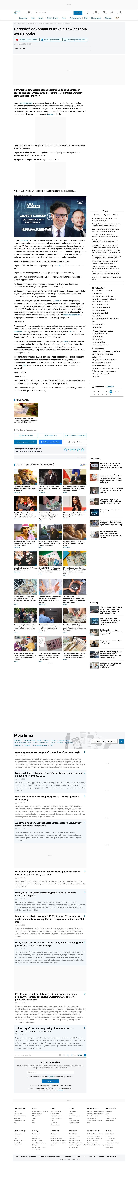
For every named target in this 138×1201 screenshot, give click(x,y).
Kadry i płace (18, 1142)
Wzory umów (109, 1140)
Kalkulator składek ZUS (100, 313)
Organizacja (17, 1133)
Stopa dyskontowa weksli (100, 374)
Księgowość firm (19, 1108)
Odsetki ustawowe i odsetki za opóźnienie (106, 351)
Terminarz (99, 386)
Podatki (34, 23)
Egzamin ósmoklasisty (39, 1147)
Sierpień (110, 386)
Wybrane (116, 215)
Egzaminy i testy (37, 1140)
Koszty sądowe (97, 339)
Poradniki (27, 745)
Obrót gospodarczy (19, 1116)
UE (59, 266)
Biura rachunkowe (93, 1108)
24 (94, 392)
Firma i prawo (95, 458)
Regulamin (67, 1157)
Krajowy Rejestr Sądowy (100, 345)
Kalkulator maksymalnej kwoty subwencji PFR (106, 320)
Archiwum (108, 1136)
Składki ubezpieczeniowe (94, 1138)
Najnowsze (107, 215)
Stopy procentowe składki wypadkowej (105, 360)
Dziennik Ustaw (55, 1133)
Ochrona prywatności (28, 1157)
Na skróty (109, 1131)
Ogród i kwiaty (110, 1120)
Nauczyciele (36, 1138)
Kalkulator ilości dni (98, 324)
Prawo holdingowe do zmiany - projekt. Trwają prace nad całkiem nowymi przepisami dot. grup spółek (104, 241)
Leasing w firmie (64, 740)
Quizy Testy (96, 376)
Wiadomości (109, 1111)
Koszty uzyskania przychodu (101, 362)
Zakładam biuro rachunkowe (95, 1111)
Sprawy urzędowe (56, 1118)
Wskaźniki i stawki (93, 1131)
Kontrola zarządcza (98, 342)
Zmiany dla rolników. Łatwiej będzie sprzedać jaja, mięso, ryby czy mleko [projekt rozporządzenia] (106, 235)
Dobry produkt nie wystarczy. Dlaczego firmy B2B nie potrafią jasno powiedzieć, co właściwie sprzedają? (106, 257)
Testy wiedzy (36, 1149)
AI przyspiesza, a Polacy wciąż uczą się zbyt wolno (106, 278)
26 (102, 392)
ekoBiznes (17, 745)
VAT (70, 332)
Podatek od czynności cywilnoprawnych (105, 368)
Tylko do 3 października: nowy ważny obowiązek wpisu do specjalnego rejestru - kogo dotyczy (106, 267)
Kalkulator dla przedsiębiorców (102, 296)
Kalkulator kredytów (98, 310)
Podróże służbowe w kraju (101, 365)
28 (111, 392)
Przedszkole (36, 1133)
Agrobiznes (69, 743)
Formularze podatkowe (112, 1142)
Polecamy (94, 602)
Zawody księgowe (19, 1120)
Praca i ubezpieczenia (41, 743)
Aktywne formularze (104, 331)
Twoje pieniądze (75, 18)
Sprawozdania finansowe (94, 1120)
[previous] (60, 1055)
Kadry (33, 18)
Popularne (97, 215)
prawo (50, 114)
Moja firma (27, 23)
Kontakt (92, 1157)
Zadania (16, 1138)
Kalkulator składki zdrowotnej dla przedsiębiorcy (103, 292)
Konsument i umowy (57, 1116)
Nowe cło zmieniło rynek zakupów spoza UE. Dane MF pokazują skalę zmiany (105, 230)
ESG (51, 745)
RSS (84, 1157)
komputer (18, 332)
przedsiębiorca (26, 103)
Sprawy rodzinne (56, 1111)
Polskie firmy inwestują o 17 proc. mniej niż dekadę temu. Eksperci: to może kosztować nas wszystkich (106, 273)
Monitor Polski (55, 1136)
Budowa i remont (111, 1118)
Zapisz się (50, 1081)
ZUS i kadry (17, 1118)
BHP (33, 1120)
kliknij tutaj (60, 1090)
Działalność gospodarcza (100, 333)
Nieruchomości (96, 18)
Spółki (39, 740)
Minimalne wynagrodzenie (95, 1136)
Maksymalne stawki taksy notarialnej (104, 371)
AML (88, 1122)
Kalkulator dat (96, 327)
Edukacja (108, 18)
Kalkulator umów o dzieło (100, 304)
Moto (86, 18)
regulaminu (50, 1076)
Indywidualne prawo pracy (40, 1111)
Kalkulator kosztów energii (101, 307)
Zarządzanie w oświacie (39, 1142)
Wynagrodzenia (37, 1113)
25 (98, 392)
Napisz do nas (52, 435)
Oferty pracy (109, 1147)
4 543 (80, 1055)
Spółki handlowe (97, 336)
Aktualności (18, 740)
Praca (52, 1120)
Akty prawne (55, 1131)
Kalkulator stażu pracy (75, 1142)
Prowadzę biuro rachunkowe (95, 1113)
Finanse (53, 740)
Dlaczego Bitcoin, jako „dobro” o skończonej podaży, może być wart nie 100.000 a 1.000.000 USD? (106, 225)
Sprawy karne (55, 1113)
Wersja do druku (27, 435)
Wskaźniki (99, 348)
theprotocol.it (109, 1145)
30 (119, 392)
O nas (16, 1157)
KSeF (117, 18)
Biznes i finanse (73, 1111)
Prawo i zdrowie (55, 1125)
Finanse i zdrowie (74, 1122)
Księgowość (23, 18)
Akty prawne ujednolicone (58, 1142)
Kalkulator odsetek (74, 1140)
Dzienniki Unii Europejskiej (58, 1140)
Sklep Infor (54, 1122)
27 (106, 392)
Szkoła (34, 1136)
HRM (33, 1122)
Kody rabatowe (110, 1138)
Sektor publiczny (52, 18)
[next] (85, 1055)
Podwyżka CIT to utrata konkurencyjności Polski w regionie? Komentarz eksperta (105, 246)
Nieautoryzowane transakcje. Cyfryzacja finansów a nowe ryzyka (105, 219)
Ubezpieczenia (36, 1116)
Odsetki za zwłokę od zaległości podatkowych (102, 355)
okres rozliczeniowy (71, 315)
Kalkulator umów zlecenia (100, 302)
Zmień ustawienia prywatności (50, 1157)
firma (57, 301)
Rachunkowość (18, 1113)
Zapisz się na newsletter (77, 435)
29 (115, 392)
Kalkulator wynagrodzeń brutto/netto (104, 299)
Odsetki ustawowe (92, 1142)
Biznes (41, 18)
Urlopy (34, 1118)
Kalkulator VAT (97, 316)
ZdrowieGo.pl (110, 1133)
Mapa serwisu (112, 1157)
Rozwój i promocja (19, 1140)
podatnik (24, 240)
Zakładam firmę (29, 740)
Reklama (101, 1157)
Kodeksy (53, 1145)
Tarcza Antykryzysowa (39, 745)
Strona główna (18, 23)
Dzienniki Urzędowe (56, 1138)
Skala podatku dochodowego (95, 1145)
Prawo (64, 18)
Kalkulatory (100, 287)
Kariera (77, 1157)
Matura (34, 1145)
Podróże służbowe (92, 1140)
